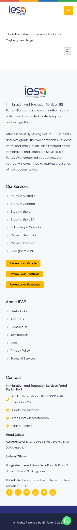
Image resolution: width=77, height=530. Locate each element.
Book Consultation (25, 410)
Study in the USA (22, 219)
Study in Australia (23, 196)
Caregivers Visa (22, 251)
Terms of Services (23, 358)
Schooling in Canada (26, 227)
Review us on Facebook (25, 284)
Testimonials (19, 335)
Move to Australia (23, 235)
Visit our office (22, 426)
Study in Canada (23, 204)
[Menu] (68, 10)
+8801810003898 (51, 396)
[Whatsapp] (66, 520)
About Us (17, 319)
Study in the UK (21, 211)
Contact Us (19, 327)
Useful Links (19, 311)
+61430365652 (21, 402)
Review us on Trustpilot (24, 274)
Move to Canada (23, 243)
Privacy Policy (20, 350)
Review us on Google (23, 263)
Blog (14, 343)
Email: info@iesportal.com (30, 418)
